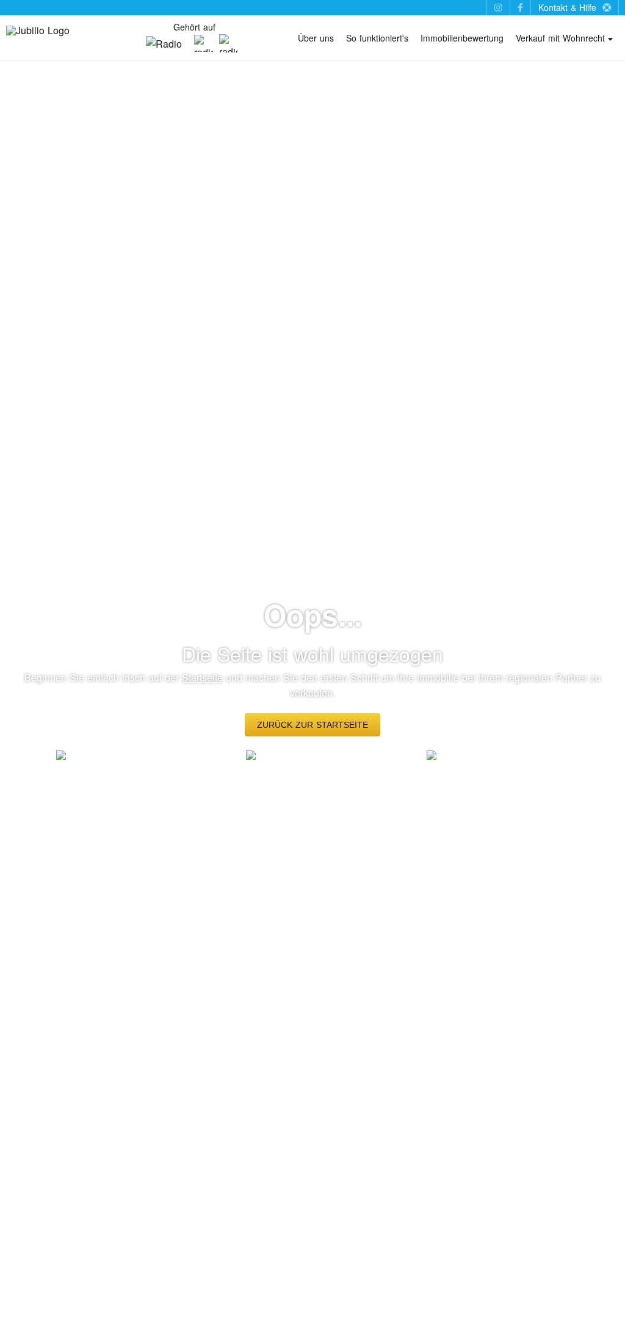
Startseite (202, 677)
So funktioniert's (377, 38)
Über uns (316, 38)
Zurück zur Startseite (312, 725)
